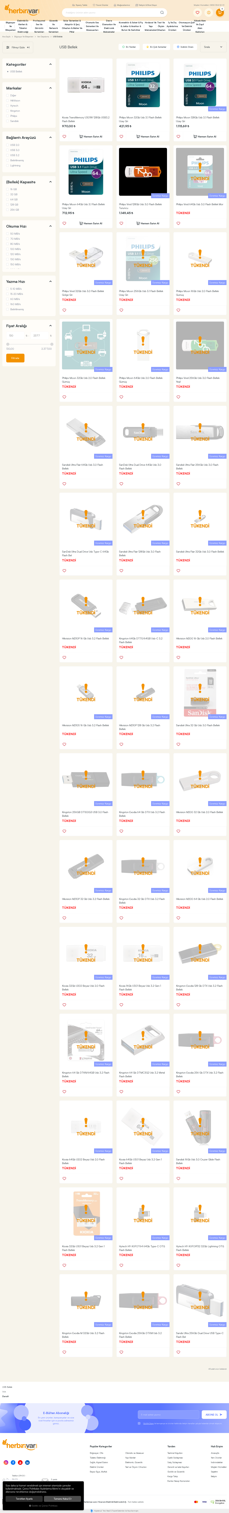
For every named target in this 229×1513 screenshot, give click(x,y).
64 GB (14, 199)
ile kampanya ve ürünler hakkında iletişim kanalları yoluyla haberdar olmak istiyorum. (182, 1423)
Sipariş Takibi (81, 5)
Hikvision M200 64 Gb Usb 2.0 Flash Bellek (199, 898)
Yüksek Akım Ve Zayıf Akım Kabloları (200, 26)
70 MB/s (15, 238)
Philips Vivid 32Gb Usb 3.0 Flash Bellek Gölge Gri (83, 293)
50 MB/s (15, 233)
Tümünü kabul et (63, 1498)
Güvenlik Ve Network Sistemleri (53, 26)
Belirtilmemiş (17, 160)
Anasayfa (215, 1453)
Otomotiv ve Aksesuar (134, 1453)
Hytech (14, 105)
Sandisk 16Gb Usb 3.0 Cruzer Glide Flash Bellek (198, 1161)
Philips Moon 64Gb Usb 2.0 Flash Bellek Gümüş (140, 379)
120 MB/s (15, 254)
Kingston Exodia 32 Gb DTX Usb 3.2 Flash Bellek (142, 900)
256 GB (14, 209)
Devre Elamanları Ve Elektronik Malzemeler (109, 26)
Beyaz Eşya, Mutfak (98, 1471)
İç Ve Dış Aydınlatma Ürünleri (172, 26)
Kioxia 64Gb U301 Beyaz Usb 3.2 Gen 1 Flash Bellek (140, 1161)
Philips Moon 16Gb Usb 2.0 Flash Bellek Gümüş (197, 293)
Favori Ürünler (102, 5)
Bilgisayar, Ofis (96, 1453)
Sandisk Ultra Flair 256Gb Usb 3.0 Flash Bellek (197, 466)
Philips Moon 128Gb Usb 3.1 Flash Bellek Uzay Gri (197, 119)
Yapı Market (130, 1457)
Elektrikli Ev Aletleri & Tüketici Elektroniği (22, 26)
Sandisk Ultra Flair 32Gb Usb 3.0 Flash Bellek (200, 551)
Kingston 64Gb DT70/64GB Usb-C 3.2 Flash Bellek (140, 640)
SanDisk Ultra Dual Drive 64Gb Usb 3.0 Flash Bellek (140, 466)
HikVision (15, 100)
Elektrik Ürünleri (97, 1467)
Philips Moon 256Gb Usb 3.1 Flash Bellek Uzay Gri (141, 293)
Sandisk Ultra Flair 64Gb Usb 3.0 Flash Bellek (82, 466)
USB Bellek (16, 71)
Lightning (15, 165)
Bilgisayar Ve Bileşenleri (9, 26)
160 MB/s (15, 304)
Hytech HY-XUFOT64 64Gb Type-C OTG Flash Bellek (142, 1248)
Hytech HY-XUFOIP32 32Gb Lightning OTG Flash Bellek (200, 1248)
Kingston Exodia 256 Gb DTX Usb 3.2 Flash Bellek (199, 1074)
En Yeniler (130, 47)
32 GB (13, 194)
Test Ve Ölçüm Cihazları (161, 26)
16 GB (13, 189)
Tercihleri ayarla (24, 1498)
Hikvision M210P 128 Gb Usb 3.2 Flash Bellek (139, 727)
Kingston (15, 110)
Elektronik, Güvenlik (133, 1462)
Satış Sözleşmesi (174, 1462)
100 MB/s (15, 249)
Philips (13, 115)
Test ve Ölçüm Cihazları (136, 1467)
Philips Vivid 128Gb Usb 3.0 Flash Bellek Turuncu (140, 206)
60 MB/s (15, 299)
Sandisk (14, 121)
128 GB (14, 204)
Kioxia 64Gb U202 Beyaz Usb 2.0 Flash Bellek (83, 1161)
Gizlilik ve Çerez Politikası (44, 1505)
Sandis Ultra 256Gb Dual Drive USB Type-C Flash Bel (200, 1335)
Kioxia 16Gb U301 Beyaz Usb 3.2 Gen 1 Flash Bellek (140, 987)
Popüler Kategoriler (101, 1446)
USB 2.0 (14, 145)
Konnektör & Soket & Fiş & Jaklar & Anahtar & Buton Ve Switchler (131, 26)
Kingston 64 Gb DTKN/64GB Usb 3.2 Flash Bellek (85, 1074)
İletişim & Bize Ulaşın (147, 5)
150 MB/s (15, 264)
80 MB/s (15, 243)
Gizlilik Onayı (148, 1423)
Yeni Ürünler (216, 1457)
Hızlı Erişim (217, 1446)
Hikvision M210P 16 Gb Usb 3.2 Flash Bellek (85, 638)
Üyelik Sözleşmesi (175, 1457)
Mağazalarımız (123, 5)
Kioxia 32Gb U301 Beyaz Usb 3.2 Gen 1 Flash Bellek (83, 1248)
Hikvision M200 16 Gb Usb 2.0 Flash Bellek (199, 638)
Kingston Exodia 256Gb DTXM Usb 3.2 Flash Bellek (140, 1335)
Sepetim (214, 1471)
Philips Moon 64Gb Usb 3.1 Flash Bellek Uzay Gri (83, 206)
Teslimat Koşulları (175, 1453)
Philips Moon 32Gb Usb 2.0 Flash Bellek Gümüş (83, 379)
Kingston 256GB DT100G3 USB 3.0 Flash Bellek (85, 814)
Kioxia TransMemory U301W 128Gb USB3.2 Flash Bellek (86, 119)
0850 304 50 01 (217, 5)
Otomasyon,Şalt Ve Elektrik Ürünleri (186, 26)
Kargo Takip (172, 1476)
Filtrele (15, 358)
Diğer (13, 95)
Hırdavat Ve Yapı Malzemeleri (150, 26)
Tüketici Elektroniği (98, 1457)
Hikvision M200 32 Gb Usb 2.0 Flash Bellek (199, 812)
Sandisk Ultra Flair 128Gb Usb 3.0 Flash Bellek (140, 553)
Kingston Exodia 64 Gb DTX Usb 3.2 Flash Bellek (142, 814)
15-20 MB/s (16, 294)
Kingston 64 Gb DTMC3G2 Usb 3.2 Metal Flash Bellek (142, 1074)
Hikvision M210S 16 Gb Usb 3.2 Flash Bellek (85, 725)
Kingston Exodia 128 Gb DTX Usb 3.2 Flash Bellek (199, 987)
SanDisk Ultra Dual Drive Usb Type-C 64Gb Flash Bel (85, 553)
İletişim (214, 1476)
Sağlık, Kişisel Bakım (99, 1462)
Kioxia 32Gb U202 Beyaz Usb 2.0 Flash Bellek (83, 987)
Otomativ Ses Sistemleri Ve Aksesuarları (92, 26)
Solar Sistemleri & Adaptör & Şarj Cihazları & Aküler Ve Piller (72, 26)
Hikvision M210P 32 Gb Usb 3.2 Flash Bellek (86, 898)
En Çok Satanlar (158, 47)
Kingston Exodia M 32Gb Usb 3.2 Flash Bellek (83, 1335)
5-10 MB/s (16, 288)
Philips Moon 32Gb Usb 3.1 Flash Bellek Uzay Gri (140, 119)
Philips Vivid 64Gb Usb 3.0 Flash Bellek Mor (199, 204)
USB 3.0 (14, 150)
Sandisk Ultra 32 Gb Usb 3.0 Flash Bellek (198, 725)
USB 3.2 (14, 155)
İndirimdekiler (217, 1462)
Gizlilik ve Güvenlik (175, 1471)
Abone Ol (212, 1414)
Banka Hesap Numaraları (178, 1481)
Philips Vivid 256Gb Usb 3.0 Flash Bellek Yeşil (197, 379)
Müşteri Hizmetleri (219, 1467)
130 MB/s (15, 259)
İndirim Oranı (186, 47)
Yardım (171, 1446)
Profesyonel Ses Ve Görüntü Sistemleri (39, 26)
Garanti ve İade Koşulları (178, 1467)
